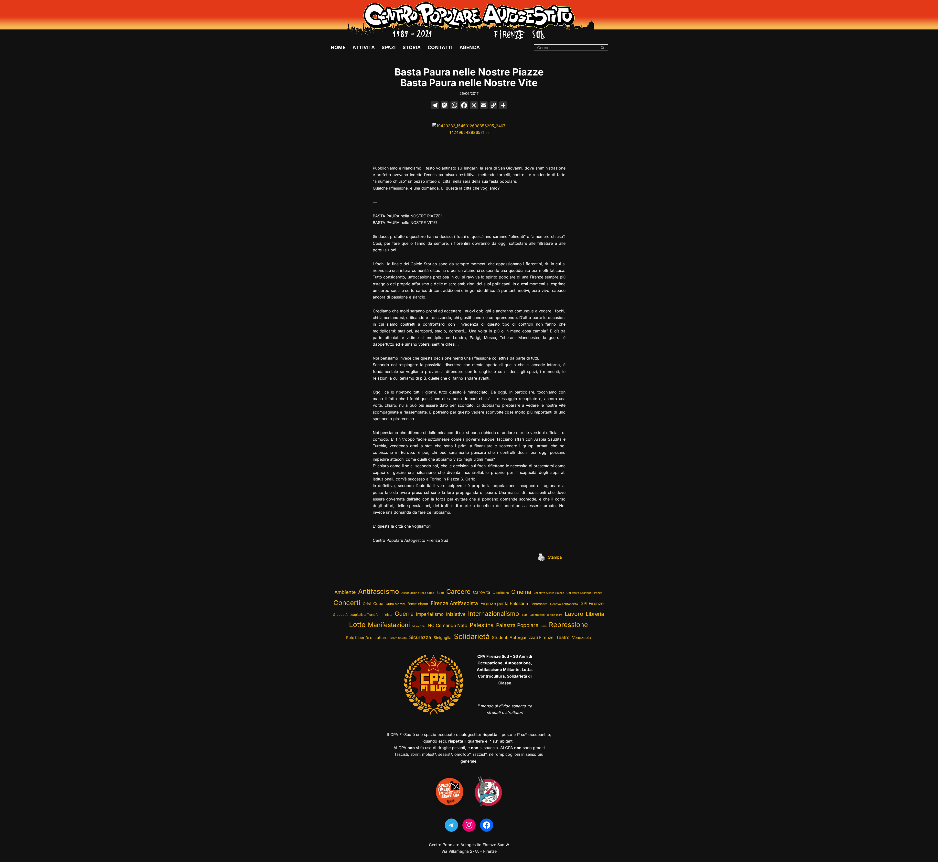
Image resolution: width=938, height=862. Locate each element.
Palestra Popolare (517, 625)
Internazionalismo (493, 613)
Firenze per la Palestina (504, 603)
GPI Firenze (592, 603)
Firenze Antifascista (454, 603)
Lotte (357, 624)
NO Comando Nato (447, 625)
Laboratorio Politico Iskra (546, 615)
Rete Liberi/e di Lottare (366, 637)
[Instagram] (469, 825)
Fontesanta (539, 604)
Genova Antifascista (564, 604)
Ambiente (345, 592)
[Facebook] (464, 105)
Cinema (521, 591)
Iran (524, 615)
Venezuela (581, 637)
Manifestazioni (389, 624)
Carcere (458, 591)
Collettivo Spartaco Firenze (584, 593)
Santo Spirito (398, 638)
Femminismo (417, 604)
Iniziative (456, 614)
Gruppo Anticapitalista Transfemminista (362, 615)
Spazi (389, 47)
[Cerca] (602, 47)
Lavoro (574, 613)
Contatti (440, 47)
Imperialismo (430, 614)
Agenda (469, 47)
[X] (474, 105)
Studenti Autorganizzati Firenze (523, 637)
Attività (363, 47)
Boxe (440, 593)
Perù (543, 626)
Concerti (346, 603)
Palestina (482, 625)
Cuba (378, 603)
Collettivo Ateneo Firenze (549, 593)
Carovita (481, 592)
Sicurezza (420, 637)
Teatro (563, 637)
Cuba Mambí (395, 604)
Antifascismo (378, 591)
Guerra (404, 613)
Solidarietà (472, 636)
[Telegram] (451, 825)
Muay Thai (418, 626)
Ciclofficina (501, 593)
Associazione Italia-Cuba (417, 593)
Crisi (367, 604)
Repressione (568, 625)
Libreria (595, 614)
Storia (412, 47)
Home (338, 47)
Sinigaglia (442, 637)
